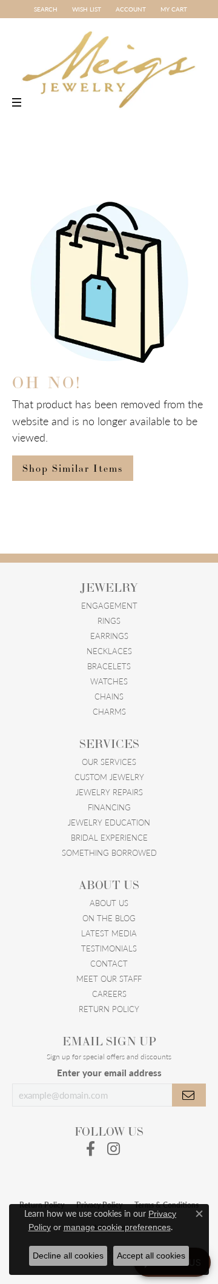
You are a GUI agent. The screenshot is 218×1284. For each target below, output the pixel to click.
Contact (109, 963)
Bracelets (109, 666)
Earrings (109, 635)
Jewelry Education (109, 822)
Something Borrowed (109, 852)
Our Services (109, 761)
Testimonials (109, 948)
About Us (109, 902)
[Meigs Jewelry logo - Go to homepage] (109, 64)
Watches (109, 681)
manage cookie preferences (117, 1227)
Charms (109, 711)
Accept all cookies (151, 1255)
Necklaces (109, 651)
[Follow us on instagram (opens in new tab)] (113, 1149)
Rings (109, 620)
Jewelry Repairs (109, 792)
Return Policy (109, 1008)
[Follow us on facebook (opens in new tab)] (90, 1149)
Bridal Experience (109, 837)
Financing (109, 807)
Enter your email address (109, 1073)
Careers (109, 993)
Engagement (109, 605)
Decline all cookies (68, 1255)
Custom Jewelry (109, 777)
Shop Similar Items (72, 468)
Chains (109, 696)
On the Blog (109, 918)
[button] (44, 9)
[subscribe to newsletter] (189, 1095)
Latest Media (109, 933)
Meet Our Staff (109, 978)
